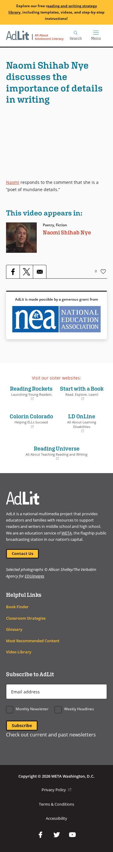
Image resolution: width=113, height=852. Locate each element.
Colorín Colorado (31, 421)
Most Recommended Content (32, 640)
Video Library (18, 652)
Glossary (14, 629)
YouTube (72, 834)
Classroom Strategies (26, 618)
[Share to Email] (39, 271)
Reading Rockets (30, 393)
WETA (66, 533)
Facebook (40, 834)
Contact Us (22, 553)
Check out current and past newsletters (51, 734)
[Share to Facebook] (13, 271)
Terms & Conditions (56, 804)
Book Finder (17, 606)
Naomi (12, 182)
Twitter (56, 834)
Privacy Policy (56, 789)
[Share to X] (26, 271)
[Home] (35, 35)
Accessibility (56, 818)
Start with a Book (82, 393)
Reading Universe (48, 453)
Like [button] (103, 271)
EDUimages (34, 576)
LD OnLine (78, 423)
